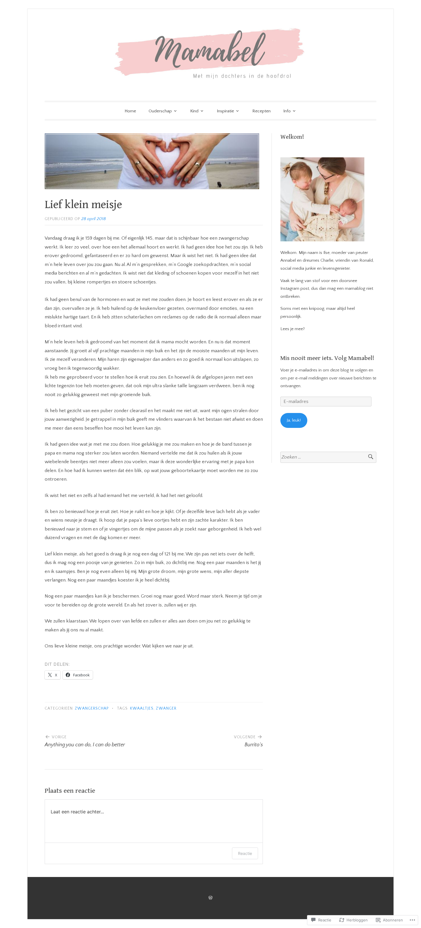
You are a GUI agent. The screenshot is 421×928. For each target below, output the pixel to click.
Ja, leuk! (294, 420)
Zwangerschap (92, 708)
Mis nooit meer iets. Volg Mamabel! (327, 358)
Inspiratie (225, 111)
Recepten (261, 111)
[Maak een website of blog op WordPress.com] (210, 898)
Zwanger (166, 708)
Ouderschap (160, 111)
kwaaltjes (142, 708)
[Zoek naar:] (328, 457)
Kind (194, 111)
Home (130, 111)
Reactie (245, 853)
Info (287, 111)
